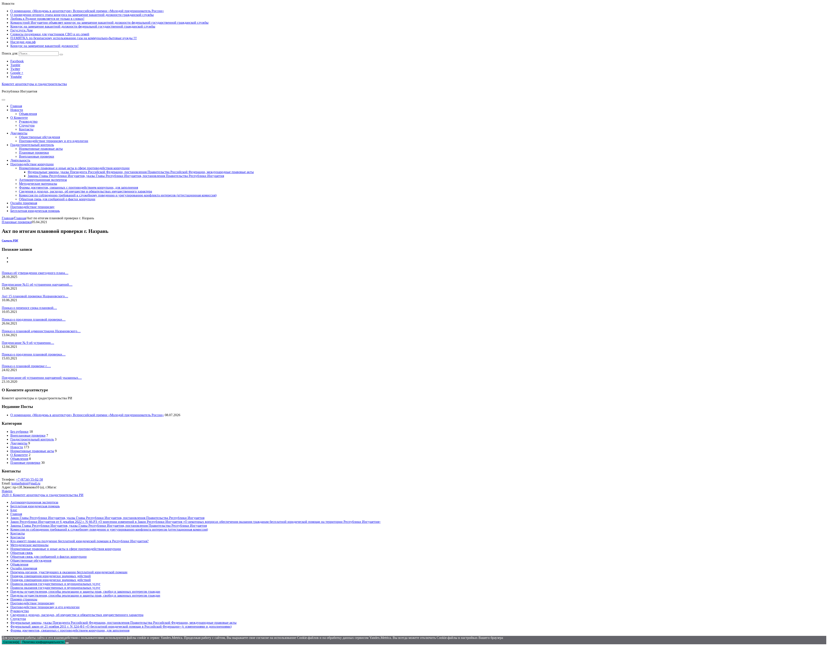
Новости (16, 110)
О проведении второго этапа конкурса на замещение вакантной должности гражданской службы (82, 15)
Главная (16, 106)
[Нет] (67, 643)
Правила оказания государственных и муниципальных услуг (55, 584)
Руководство (28, 121)
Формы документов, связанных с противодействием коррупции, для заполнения (78, 187)
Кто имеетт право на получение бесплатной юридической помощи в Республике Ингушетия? (79, 541)
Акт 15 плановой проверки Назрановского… (35, 296)
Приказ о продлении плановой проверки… (34, 319)
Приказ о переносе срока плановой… (29, 308)
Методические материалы (38, 183)
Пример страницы (23, 599)
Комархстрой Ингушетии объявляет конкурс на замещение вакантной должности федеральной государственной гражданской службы (109, 22)
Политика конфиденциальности (43, 642)
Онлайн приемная (23, 203)
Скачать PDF (10, 240)
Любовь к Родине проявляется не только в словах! (47, 18)
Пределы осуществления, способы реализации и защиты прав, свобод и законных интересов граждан (85, 591)
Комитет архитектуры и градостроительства (34, 84)
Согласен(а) (11, 642)
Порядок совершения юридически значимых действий (50, 576)
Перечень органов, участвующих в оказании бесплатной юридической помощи (68, 572)
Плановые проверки (34, 152)
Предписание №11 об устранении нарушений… (37, 284)
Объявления (28, 114)
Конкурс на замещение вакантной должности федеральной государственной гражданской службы (82, 26)
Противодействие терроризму (32, 207)
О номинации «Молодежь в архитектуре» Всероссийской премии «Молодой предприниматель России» (87, 11)
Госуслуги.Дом (21, 30)
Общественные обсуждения (39, 137)
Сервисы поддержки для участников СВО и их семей (49, 34)
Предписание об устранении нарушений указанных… (42, 377)
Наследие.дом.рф (23, 42)
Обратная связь (21, 553)
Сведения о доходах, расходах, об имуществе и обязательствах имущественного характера (85, 191)
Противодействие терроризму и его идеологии (53, 141)
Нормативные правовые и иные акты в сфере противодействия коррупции (74, 168)
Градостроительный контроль (32, 145)
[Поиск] (61, 54)
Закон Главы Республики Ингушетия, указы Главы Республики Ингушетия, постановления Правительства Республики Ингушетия (107, 518)
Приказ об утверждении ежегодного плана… (35, 273)
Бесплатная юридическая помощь (35, 211)
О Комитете (19, 117)
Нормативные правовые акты (41, 149)
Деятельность (20, 160)
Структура (26, 125)
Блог (13, 510)
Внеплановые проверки (36, 156)
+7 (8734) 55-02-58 (29, 479)
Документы (18, 133)
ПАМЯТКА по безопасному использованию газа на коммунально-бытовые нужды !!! (73, 38)
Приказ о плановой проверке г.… (26, 366)
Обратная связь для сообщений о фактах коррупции (57, 199)
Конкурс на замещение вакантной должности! (44, 46)
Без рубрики (19, 431)
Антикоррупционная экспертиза (43, 180)
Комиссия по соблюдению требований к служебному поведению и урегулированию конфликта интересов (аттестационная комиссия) (117, 195)
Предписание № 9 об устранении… (28, 343)
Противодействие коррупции (32, 164)
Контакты (26, 129)
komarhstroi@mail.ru (25, 483)
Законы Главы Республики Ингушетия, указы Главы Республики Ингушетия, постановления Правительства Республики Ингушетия (126, 176)
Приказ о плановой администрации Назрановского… (41, 331)
